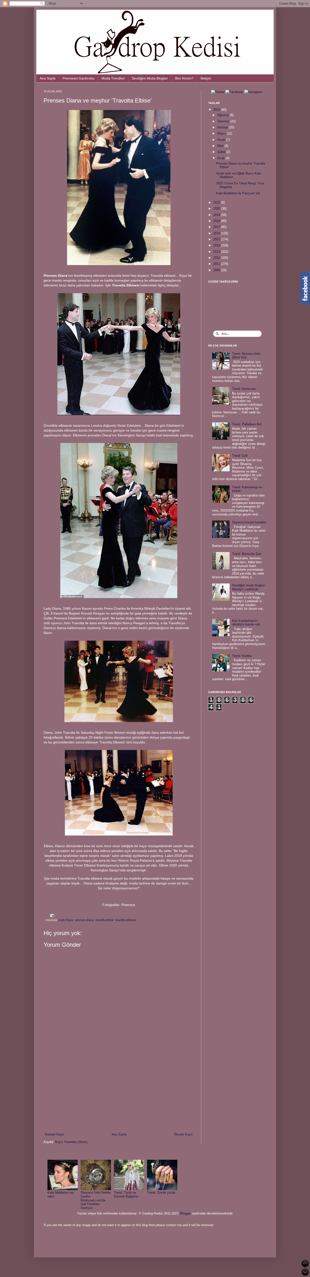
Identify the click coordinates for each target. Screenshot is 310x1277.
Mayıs (222, 133)
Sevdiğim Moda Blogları (150, 78)
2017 (217, 227)
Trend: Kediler (242, 656)
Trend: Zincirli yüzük (161, 1192)
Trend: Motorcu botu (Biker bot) (246, 355)
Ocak (221, 158)
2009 (217, 270)
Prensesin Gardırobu (78, 78)
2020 (217, 208)
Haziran (223, 127)
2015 (217, 239)
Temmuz (223, 121)
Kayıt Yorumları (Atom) (71, 1142)
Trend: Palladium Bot (247, 424)
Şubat (221, 152)
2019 (217, 215)
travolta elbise (104, 920)
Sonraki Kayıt (54, 1134)
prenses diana (84, 920)
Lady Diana (66, 920)
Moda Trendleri (113, 78)
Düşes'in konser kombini (249, 522)
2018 (217, 221)
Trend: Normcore (244, 389)
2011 (217, 264)
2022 (217, 202)
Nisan (221, 140)
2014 (217, 245)
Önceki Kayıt (183, 1134)
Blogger (185, 1213)
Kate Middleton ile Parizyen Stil (238, 193)
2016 (217, 233)
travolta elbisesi (125, 920)
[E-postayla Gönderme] (51, 915)
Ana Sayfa (47, 78)
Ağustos (223, 115)
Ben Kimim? (184, 78)
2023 (217, 109)
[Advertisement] (119, 1092)
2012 (217, 258)
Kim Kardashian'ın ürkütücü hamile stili (246, 622)
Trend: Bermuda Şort (246, 554)
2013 (217, 251)
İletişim (206, 78)
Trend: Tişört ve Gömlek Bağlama (126, 1194)
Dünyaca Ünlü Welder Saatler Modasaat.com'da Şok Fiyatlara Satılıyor (96, 1200)
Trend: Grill (240, 455)
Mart (221, 146)
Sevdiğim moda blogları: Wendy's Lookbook (249, 587)
